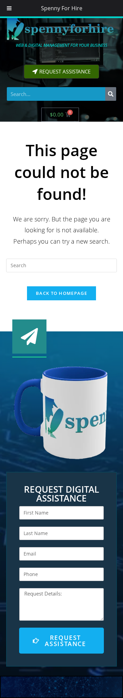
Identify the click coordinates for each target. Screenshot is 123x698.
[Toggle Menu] (9, 8)
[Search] (110, 94)
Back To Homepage (61, 293)
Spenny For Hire (61, 8)
